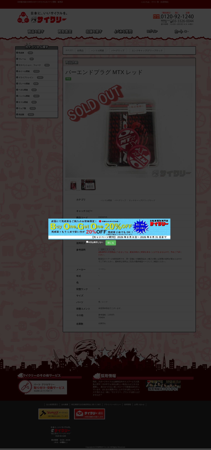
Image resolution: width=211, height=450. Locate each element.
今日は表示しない (95, 242)
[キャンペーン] (109, 229)
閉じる (111, 243)
